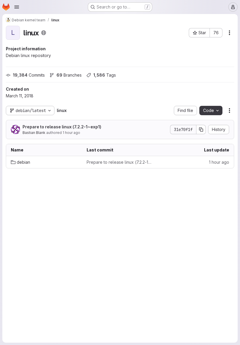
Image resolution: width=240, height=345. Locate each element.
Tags (104, 75)
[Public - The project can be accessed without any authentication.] (43, 32)
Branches (69, 75)
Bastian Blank (34, 132)
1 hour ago (71, 132)
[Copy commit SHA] (201, 129)
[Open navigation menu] (16, 7)
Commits (29, 75)
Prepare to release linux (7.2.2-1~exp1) (62, 126)
